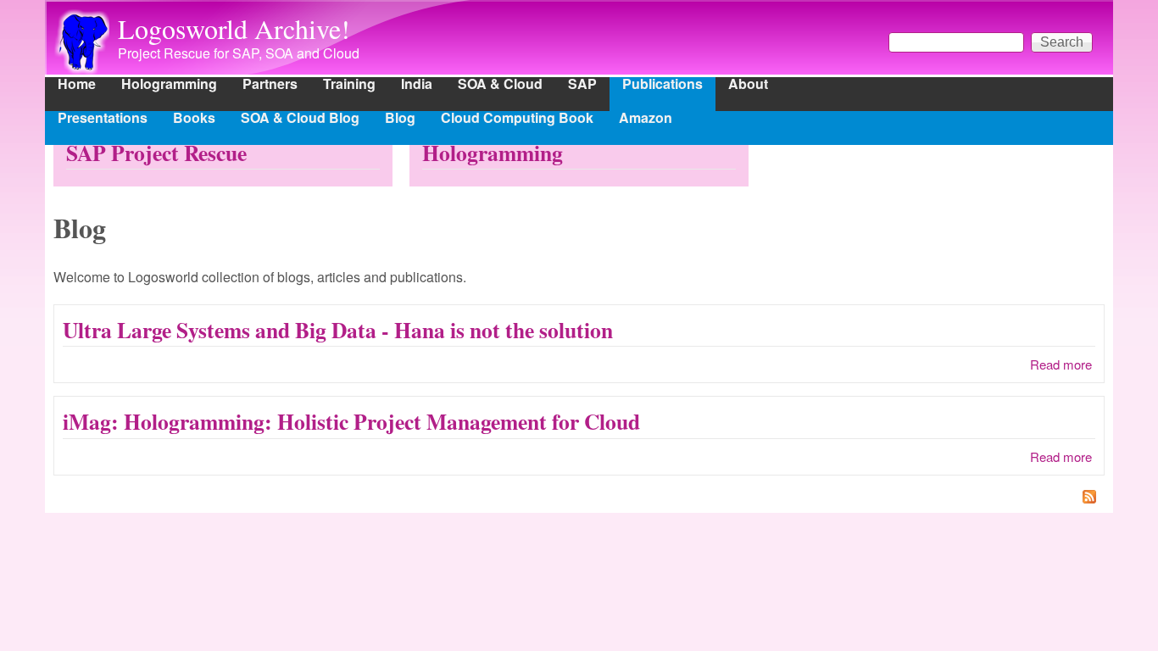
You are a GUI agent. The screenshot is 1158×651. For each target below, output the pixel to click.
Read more (1061, 364)
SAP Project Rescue (156, 152)
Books (194, 119)
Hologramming (169, 85)
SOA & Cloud (500, 85)
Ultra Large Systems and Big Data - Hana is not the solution (338, 330)
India (416, 85)
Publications (662, 85)
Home (77, 85)
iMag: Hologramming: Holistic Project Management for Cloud (351, 421)
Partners (270, 85)
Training (349, 85)
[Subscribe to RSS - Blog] (579, 498)
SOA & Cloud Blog (300, 119)
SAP (582, 85)
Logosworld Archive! (234, 28)
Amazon (645, 119)
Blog (400, 119)
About (748, 85)
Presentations (103, 119)
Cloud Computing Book (517, 119)
